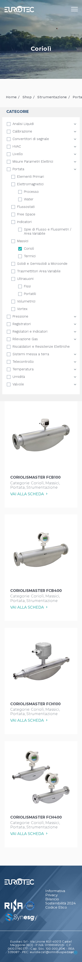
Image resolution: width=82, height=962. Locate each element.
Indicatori (24, 222)
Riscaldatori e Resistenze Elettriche (41, 347)
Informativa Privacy (55, 893)
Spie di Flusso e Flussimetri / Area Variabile (47, 231)
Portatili (30, 294)
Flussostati (26, 207)
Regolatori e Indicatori (30, 331)
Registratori (22, 324)
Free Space (26, 214)
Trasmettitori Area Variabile (39, 271)
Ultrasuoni (25, 279)
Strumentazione (52, 97)
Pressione (20, 316)
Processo (31, 192)
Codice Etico (56, 907)
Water (28, 199)
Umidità (19, 377)
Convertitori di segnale (31, 139)
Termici (30, 256)
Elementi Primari (30, 177)
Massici (22, 241)
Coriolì (29, 248)
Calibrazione (22, 131)
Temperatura (23, 369)
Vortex (22, 309)
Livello (18, 154)
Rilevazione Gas (25, 339)
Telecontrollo (23, 362)
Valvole (18, 384)
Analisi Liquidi (23, 124)
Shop (27, 97)
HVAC (17, 146)
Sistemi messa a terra (31, 354)
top (70, 952)
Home (11, 97)
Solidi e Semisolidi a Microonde (42, 264)
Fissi (27, 286)
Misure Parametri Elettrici (33, 161)
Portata (18, 169)
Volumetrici (26, 301)
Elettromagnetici (30, 184)
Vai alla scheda (27, 494)
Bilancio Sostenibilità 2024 (60, 901)
